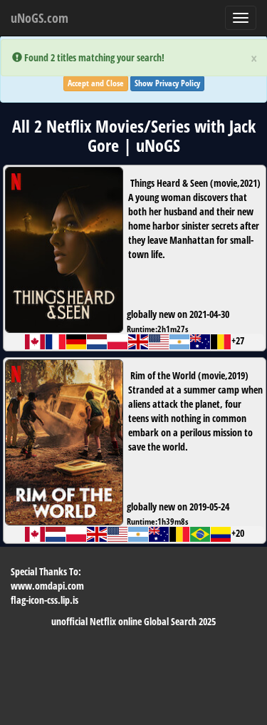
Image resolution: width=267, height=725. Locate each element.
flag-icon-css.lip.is (44, 600)
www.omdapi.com (47, 585)
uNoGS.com (39, 17)
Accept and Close (96, 83)
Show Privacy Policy (167, 83)
